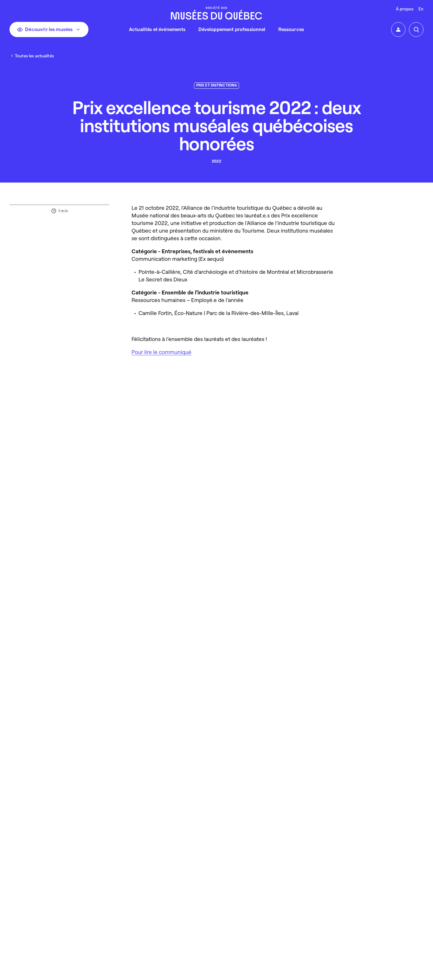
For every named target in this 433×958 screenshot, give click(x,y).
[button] (398, 29)
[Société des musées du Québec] (216, 13)
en (420, 8)
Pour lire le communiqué (161, 352)
